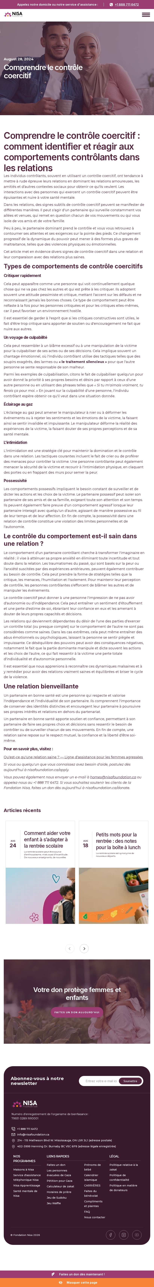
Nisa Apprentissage (26, 1185)
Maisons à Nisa (23, 1169)
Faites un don (56, 1165)
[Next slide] (84, 948)
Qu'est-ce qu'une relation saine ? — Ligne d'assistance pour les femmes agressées (73, 757)
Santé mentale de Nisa (25, 1193)
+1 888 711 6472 (127, 4)
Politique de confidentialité (119, 1178)
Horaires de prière (59, 1192)
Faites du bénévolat (91, 1193)
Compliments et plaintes (93, 1204)
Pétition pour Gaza (59, 1180)
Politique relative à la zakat (123, 1167)
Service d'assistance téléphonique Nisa (27, 1178)
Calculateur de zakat (60, 1186)
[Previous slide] (69, 948)
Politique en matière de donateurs (123, 1188)
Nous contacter (94, 1217)
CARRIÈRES (92, 1185)
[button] (146, 14)
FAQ (87, 1211)
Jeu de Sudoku (56, 1197)
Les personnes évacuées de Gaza (59, 1173)
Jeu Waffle (54, 1203)
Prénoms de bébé (92, 1167)
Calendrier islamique (91, 1178)
